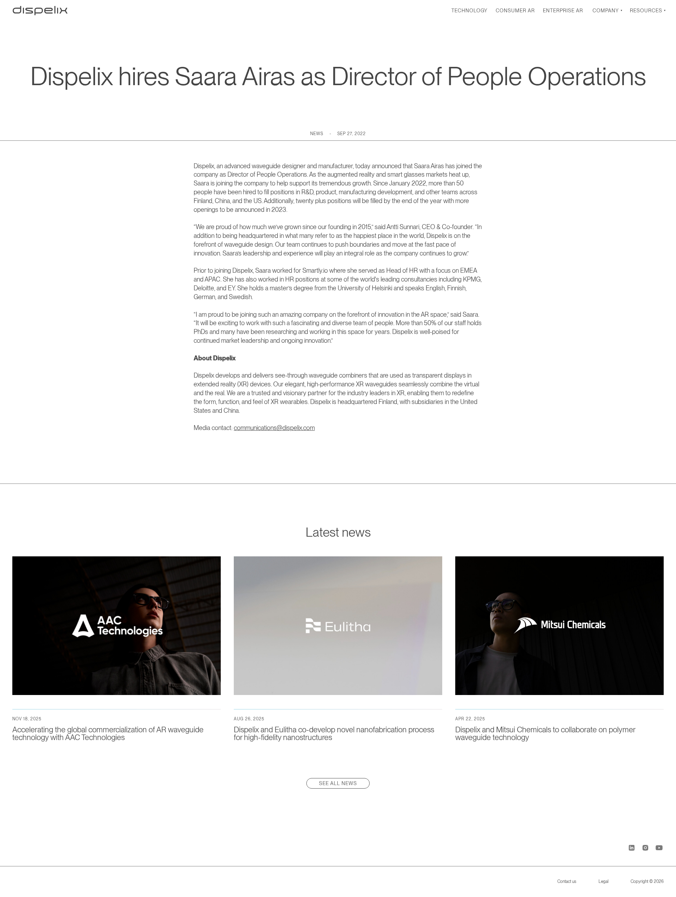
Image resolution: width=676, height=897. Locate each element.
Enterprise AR (563, 10)
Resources (646, 10)
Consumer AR (515, 10)
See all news (338, 783)
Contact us (566, 881)
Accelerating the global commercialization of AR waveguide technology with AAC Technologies (108, 733)
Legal (603, 881)
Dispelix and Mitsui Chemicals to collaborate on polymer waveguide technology (545, 733)
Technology (469, 10)
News (316, 133)
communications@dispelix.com (274, 427)
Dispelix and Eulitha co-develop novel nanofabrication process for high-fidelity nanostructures (334, 733)
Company (606, 10)
